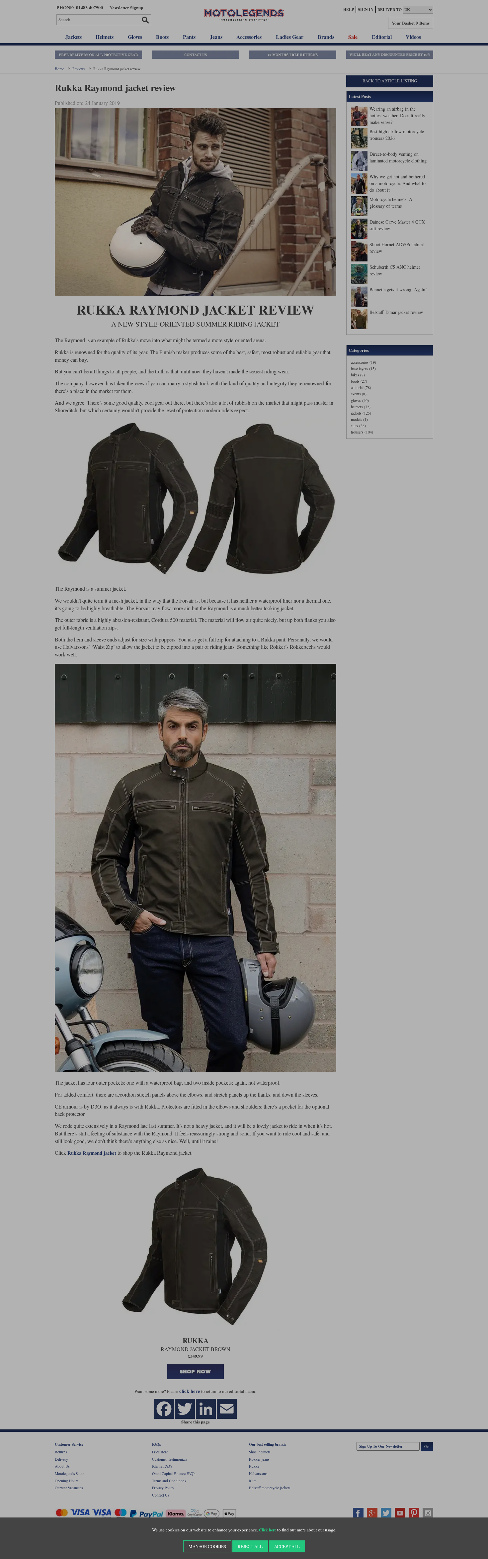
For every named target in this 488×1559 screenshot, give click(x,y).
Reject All (250, 1546)
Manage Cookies (207, 1546)
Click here (267, 1530)
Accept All (287, 1546)
